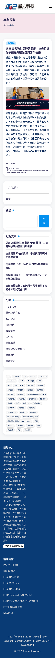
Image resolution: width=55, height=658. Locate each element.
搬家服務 (42, 171)
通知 (38, 426)
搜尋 (8, 210)
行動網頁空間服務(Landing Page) (18, 421)
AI (8, 376)
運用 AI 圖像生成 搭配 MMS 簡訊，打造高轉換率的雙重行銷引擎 (27, 244)
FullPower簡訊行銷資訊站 (17, 595)
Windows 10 (19, 385)
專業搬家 (26, 171)
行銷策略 (10, 426)
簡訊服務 (11, 43)
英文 (8, 199)
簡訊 (18, 172)
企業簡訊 (30, 385)
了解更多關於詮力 (14, 546)
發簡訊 (9, 403)
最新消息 (10, 330)
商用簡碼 (20, 390)
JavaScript (11, 381)
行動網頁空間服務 (15, 348)
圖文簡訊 (40, 390)
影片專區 (10, 318)
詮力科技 (30, 426)
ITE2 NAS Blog (11, 588)
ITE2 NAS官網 (11, 576)
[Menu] (50, 7)
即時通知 (10, 390)
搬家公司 (35, 171)
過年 (18, 430)
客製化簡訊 (32, 399)
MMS (21, 381)
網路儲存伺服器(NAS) (30, 417)
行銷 (36, 421)
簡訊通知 (33, 412)
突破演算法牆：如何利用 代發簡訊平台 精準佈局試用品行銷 (26, 287)
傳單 (20, 171)
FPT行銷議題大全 (12, 607)
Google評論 (14, 171)
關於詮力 (10, 360)
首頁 (4, 25)
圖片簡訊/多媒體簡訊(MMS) (37, 394)
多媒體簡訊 (11, 399)
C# (25, 376)
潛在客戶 (13, 172)
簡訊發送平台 (11, 412)
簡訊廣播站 (36, 403)
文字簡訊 (43, 399)
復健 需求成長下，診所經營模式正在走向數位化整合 (26, 276)
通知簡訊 (10, 430)
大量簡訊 (22, 399)
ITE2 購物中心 (11, 583)
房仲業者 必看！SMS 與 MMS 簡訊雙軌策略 (27, 266)
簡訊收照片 (11, 408)
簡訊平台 (26, 403)
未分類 (9, 336)
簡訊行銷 (23, 172)
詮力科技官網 (10, 564)
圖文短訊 (30, 390)
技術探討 (10, 324)
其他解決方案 (13, 312)
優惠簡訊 (40, 385)
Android (16, 376)
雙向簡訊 (27, 430)
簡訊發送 (32, 408)
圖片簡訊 (20, 394)
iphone (32, 376)
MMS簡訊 (31, 381)
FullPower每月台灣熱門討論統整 (21, 601)
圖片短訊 (10, 394)
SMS (8, 385)
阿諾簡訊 (8, 613)
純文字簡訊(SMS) (13, 417)
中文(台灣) (12, 187)
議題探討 (10, 354)
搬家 (30, 171)
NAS (39, 381)
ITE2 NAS (11, 306)
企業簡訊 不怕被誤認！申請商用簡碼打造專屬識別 (26, 255)
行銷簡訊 (20, 426)
